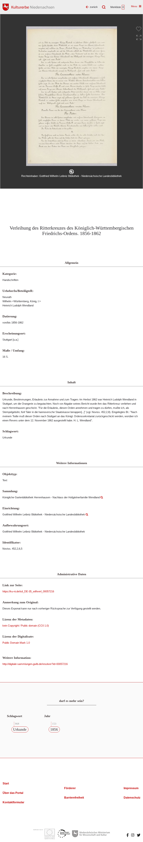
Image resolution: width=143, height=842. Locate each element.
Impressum (131, 788)
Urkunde (20, 729)
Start (6, 783)
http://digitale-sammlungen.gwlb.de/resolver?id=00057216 (35, 663)
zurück (94, 6)
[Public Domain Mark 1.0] (71, 171)
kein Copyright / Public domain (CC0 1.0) (25, 625)
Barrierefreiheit (74, 797)
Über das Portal (13, 792)
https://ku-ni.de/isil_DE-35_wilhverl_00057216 (28, 591)
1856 (54, 729)
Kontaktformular (13, 802)
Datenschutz (132, 797)
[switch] (138, 29)
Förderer (70, 788)
